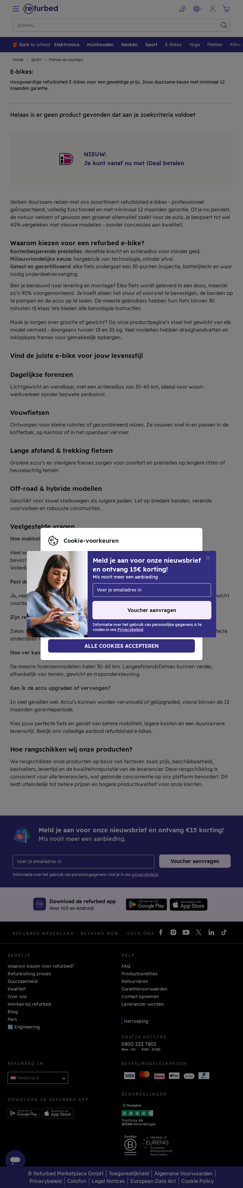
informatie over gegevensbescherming (132, 594)
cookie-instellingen (135, 587)
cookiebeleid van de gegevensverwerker (100, 600)
